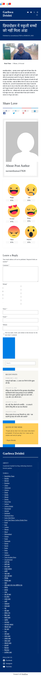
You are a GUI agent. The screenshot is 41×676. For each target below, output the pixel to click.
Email (5, 317)
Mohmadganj (8, 534)
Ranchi (6, 546)
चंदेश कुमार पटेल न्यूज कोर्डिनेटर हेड (13, 585)
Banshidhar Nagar (9, 476)
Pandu (6, 539)
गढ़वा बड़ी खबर (8, 576)
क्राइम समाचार (8, 569)
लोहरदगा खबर (7, 643)
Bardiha (6, 478)
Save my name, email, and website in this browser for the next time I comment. (21, 334)
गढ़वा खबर (7, 573)
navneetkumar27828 (15, 171)
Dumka (6, 499)
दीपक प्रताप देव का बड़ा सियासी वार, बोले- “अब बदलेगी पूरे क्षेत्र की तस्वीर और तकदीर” (19, 416)
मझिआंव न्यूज (7, 627)
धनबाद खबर (7, 599)
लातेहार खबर (7, 638)
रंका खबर (6, 629)
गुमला (5, 583)
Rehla (6, 550)
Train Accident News (10, 557)
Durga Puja (7, 501)
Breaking (6, 483)
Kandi (6, 522)
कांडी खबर (7, 564)
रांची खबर (6, 634)
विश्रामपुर (6, 650)
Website (5, 325)
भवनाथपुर (6, 622)
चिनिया (6, 587)
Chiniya (6, 490)
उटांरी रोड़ (6, 562)
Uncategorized (8, 559)
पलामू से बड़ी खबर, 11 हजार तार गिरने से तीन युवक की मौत (20, 382)
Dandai (6, 495)
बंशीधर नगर (7, 613)
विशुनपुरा (6, 648)
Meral (6, 532)
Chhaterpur (7, 488)
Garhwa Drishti (8, 13)
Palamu (6, 536)
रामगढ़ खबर (7, 636)
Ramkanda (7, 541)
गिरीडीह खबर (7, 580)
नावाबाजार (6, 603)
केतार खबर (7, 566)
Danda (6, 492)
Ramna (6, 543)
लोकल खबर (7, 641)
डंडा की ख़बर (7, 594)
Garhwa (6, 504)
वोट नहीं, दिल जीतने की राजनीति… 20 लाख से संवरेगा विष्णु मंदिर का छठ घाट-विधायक (19, 406)
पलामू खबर (7, 606)
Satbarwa (7, 555)
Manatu (6, 529)
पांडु (5, 608)
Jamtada (6, 511)
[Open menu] (37, 15)
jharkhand (7, 513)
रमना (5, 631)
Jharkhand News (9, 515)
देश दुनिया (6, 597)
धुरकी (5, 601)
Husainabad (7, 508)
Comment (6, 265)
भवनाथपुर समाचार (8, 624)
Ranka (6, 548)
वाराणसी (6, 645)
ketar (5, 525)
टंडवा (5, 592)
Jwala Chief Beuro (9, 518)
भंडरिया (6, 620)
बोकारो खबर (7, 617)
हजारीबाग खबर (8, 652)
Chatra (6, 485)
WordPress (25, 674)
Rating (5, 284)
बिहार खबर (7, 615)
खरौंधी (5, 571)
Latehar (6, 527)
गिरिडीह (6, 578)
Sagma (6, 552)
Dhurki (6, 497)
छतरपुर (6, 590)
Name (5, 309)
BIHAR (6, 481)
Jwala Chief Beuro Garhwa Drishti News (15, 520)
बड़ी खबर (6, 610)
